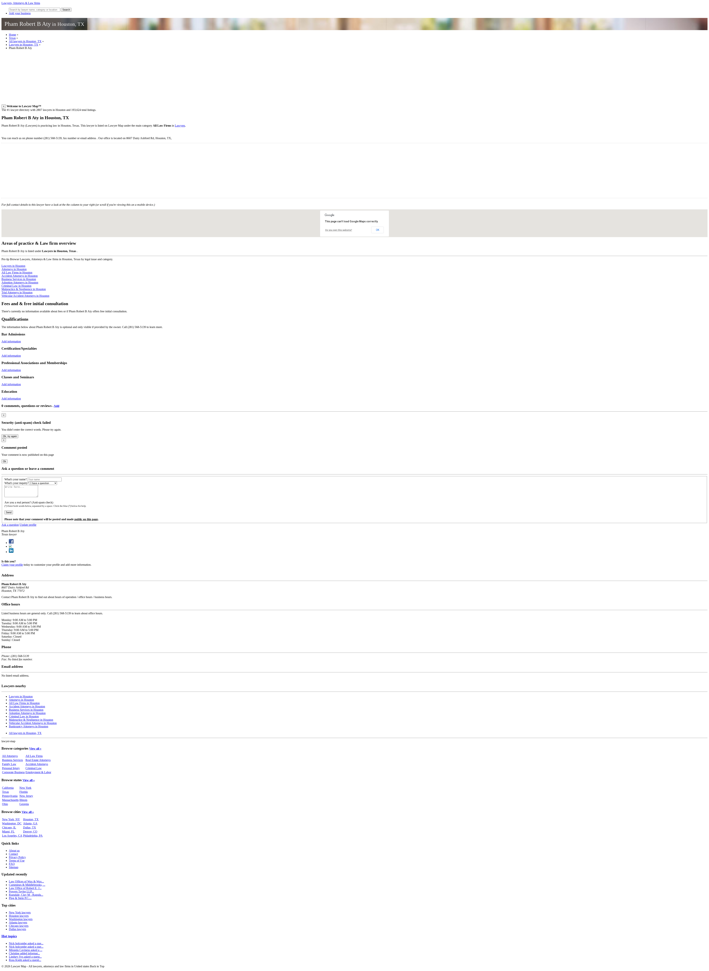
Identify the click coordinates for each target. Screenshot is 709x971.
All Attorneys (10, 756)
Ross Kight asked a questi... (25, 960)
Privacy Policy (17, 857)
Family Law (9, 764)
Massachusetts (10, 800)
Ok (4, 461)
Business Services (12, 760)
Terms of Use (17, 860)
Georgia (24, 804)
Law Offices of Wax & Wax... (26, 881)
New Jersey (26, 795)
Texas (12, 38)
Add (56, 406)
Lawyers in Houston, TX (23, 44)
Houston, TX (31, 819)
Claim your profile (12, 564)
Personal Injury (11, 768)
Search (66, 9)
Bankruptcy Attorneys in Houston (28, 726)
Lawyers (180, 125)
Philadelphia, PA (33, 835)
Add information (11, 341)
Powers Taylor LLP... (21, 891)
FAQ (12, 863)
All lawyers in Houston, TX (25, 41)
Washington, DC (12, 823)
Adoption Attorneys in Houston (19, 282)
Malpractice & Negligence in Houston (23, 289)
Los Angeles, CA (12, 835)
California (8, 787)
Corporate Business (13, 772)
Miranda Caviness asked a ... (25, 950)
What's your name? (15, 479)
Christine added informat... (24, 953)
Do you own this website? (338, 230)
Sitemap (13, 867)
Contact (13, 853)
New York (25, 787)
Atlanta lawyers (18, 922)
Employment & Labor (38, 772)
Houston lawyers (19, 915)
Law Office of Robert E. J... (25, 888)
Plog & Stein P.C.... (20, 898)
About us (14, 850)
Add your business (20, 13)
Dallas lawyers (17, 929)
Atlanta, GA (30, 823)
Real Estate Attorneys (38, 760)
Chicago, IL (9, 827)
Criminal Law (33, 768)
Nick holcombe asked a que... (26, 943)
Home (12, 34)
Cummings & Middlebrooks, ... (27, 884)
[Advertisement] (112, 78)
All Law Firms (34, 756)
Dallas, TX (29, 827)
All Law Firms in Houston (16, 272)
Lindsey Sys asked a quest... (25, 956)
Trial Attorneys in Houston (16, 292)
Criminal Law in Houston (16, 285)
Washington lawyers (20, 919)
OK (377, 229)
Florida (23, 791)
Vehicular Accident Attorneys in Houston (25, 295)
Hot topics (9, 936)
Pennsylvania (10, 795)
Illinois (23, 800)
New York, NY (11, 819)
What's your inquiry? (16, 483)
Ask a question (10, 524)
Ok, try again (10, 436)
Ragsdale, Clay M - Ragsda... (26, 894)
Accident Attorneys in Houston (19, 275)
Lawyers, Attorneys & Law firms (20, 3)
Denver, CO (30, 831)
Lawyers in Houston (13, 265)
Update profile (28, 524)
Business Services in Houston (18, 279)
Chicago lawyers (18, 925)
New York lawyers (20, 912)
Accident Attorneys (36, 764)
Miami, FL (8, 831)
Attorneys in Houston (14, 269)
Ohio (5, 804)
